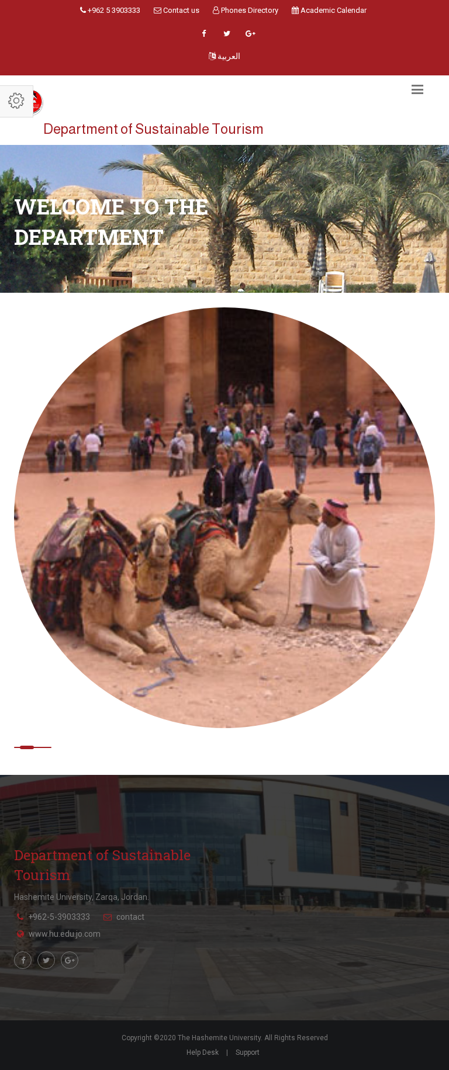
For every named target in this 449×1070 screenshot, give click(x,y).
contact (130, 917)
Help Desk (202, 1052)
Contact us (180, 10)
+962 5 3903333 (113, 10)
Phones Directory (248, 10)
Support (248, 1052)
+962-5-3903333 (59, 917)
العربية (228, 56)
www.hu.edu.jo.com (65, 934)
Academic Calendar (333, 10)
